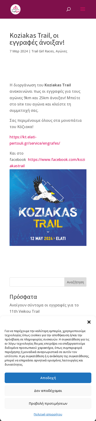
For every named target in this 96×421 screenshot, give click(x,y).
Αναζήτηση (75, 282)
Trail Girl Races (42, 51)
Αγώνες (61, 51)
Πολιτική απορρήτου (48, 414)
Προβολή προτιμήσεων (48, 403)
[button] (89, 322)
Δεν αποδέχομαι (48, 390)
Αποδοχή (48, 377)
